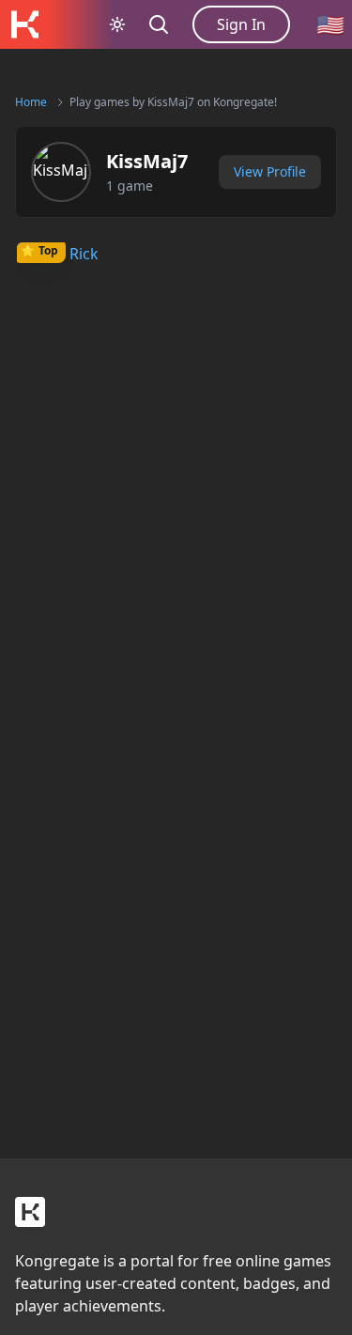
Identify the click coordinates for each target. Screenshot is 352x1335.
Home (31, 102)
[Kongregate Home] (24, 24)
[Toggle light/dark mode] (117, 24)
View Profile (270, 171)
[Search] (158, 24)
